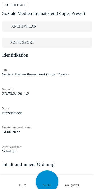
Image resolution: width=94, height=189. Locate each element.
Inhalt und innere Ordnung (28, 164)
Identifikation (15, 55)
